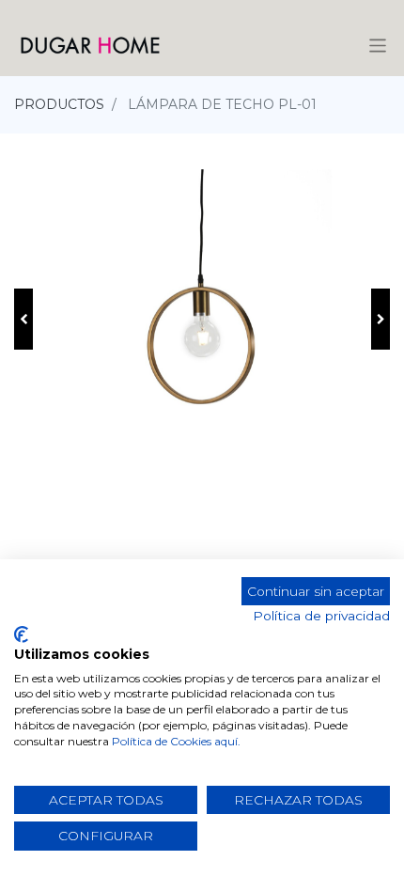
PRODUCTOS (59, 104)
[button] (23, 319)
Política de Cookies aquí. (176, 741)
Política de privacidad (321, 615)
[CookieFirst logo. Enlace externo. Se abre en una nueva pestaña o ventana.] (21, 634)
